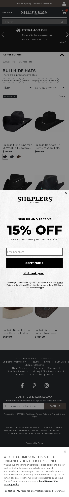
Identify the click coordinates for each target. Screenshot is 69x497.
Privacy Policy (11, 484)
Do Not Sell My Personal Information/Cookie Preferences (34, 490)
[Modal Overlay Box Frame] (34, 248)
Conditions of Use (48, 480)
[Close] (65, 451)
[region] (34, 472)
